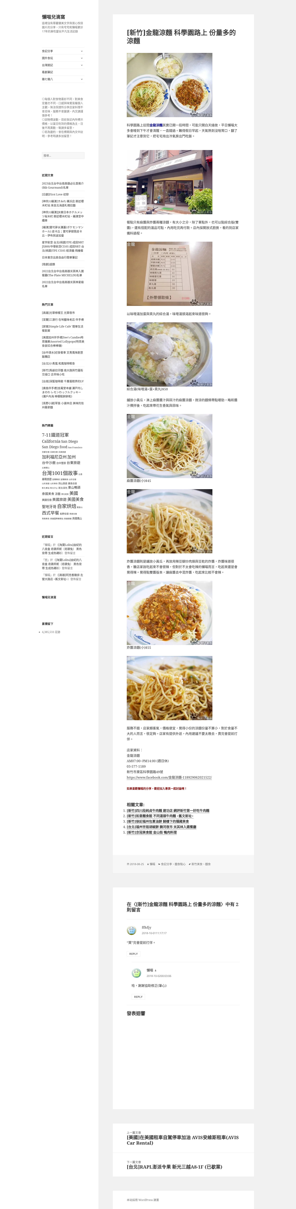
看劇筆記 (47, 72)
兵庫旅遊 (62, 452)
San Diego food (54, 446)
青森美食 (46, 518)
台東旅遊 (73, 462)
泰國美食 (48, 494)
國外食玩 (47, 58)
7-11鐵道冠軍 (55, 435)
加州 (71, 457)
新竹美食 (197, 864)
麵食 (208, 864)
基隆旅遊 (47, 479)
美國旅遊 (59, 499)
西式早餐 (50, 513)
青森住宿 (73, 514)
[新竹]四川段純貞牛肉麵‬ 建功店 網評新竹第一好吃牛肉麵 (168, 810)
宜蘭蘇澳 (64, 479)
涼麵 (57, 494)
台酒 (80, 474)
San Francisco (75, 447)
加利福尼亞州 (54, 457)
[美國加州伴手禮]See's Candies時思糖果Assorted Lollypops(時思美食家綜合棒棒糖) (63, 342)
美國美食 (75, 499)
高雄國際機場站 (56, 518)
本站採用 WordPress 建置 (143, 1200)
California (51, 441)
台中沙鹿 (49, 462)
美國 (73, 493)
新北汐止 (54, 488)
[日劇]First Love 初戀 (55, 194)
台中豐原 (61, 463)
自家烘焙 (66, 506)
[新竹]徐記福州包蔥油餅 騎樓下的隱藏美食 (158, 821)
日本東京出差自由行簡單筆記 (60, 257)
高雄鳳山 (77, 518)
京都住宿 (46, 452)
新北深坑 (62, 487)
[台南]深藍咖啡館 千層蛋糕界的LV (63, 381)
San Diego (69, 441)
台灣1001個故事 (60, 473)
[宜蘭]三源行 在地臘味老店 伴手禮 (63, 319)
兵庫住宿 (54, 452)
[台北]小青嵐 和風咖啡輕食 (58, 363)
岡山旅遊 (62, 483)
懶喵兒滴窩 (53, 17)
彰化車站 (46, 488)
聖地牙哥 (49, 506)
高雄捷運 (68, 518)
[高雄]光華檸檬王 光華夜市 (58, 313)
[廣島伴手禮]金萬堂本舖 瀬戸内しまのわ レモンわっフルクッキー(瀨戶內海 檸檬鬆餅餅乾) (62, 392)
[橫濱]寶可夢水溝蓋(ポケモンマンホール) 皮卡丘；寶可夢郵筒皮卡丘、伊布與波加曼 (62, 231)
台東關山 (46, 468)
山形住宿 (72, 479)
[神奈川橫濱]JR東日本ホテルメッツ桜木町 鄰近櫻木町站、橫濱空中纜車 (63, 216)
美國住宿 (47, 499)
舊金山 (80, 507)
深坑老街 (65, 494)
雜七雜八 (47, 79)
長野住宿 (64, 513)
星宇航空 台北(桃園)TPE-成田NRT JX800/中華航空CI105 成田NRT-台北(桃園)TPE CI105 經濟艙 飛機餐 (63, 246)
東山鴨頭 (74, 487)
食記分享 (47, 51)
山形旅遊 (46, 483)
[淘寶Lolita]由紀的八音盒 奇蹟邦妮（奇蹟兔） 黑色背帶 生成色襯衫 (62, 549)
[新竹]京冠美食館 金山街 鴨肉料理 (152, 832)
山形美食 (54, 483)
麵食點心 (180, 864)
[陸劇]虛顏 (48, 264)
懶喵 (152, 864)
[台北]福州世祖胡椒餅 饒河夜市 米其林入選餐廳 (161, 827)
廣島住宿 (72, 483)
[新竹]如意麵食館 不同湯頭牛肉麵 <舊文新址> (160, 816)
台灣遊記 (47, 65)
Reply (133, 954)
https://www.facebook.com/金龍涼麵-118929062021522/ (169, 777)
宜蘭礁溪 (56, 479)
